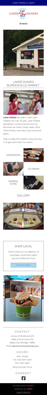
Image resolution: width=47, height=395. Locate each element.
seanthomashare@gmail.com (25, 346)
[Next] (40, 216)
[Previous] (6, 216)
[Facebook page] (23, 378)
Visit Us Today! (23, 265)
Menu (24, 24)
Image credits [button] (23, 392)
